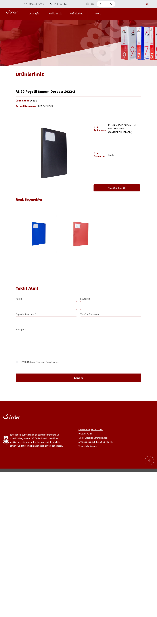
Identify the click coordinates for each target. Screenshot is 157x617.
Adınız (19, 299)
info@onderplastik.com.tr (90, 429)
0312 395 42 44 (85, 433)
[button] (77, 13)
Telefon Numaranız (90, 314)
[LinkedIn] (92, 4)
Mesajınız (21, 329)
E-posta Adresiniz (25, 314)
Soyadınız (85, 299)
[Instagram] (87, 4)
